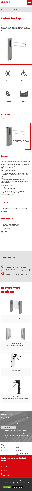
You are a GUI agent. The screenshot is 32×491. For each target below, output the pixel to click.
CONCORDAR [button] (7, 487)
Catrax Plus (16, 370)
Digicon (3, 9)
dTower (16, 317)
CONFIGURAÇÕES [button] (17, 487)
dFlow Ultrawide (16, 343)
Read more (28, 266)
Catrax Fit (16, 397)
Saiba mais (15, 483)
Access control (10, 9)
